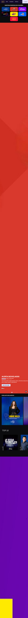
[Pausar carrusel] (26, 392)
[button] (21, 1)
